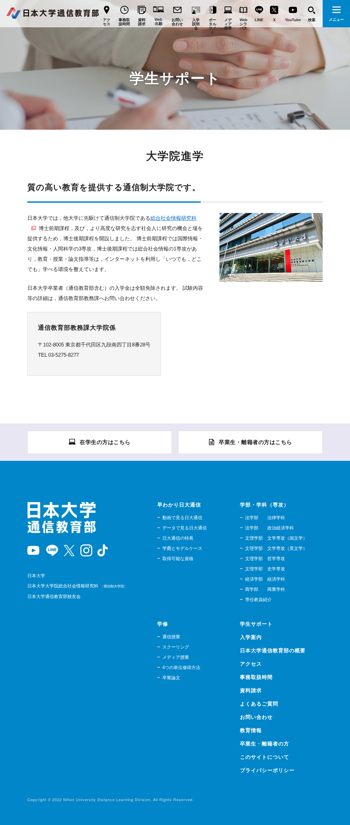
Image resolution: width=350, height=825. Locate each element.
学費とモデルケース (182, 548)
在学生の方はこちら (105, 442)
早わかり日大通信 (179, 505)
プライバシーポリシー (267, 770)
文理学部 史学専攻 (265, 568)
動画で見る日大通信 (182, 517)
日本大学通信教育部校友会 (54, 596)
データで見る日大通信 (184, 527)
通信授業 (171, 636)
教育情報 (251, 730)
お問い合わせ (256, 717)
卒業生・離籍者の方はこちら (255, 442)
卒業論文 (171, 677)
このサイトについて (264, 757)
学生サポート (256, 624)
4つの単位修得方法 (181, 667)
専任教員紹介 (258, 599)
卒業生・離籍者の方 (264, 743)
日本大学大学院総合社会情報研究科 (76, 585)
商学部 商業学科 (265, 589)
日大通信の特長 (177, 538)
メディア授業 (175, 657)
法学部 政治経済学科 (269, 527)
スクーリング (175, 647)
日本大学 (36, 575)
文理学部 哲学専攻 (265, 558)
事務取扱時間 (256, 677)
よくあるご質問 (259, 704)
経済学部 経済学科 (265, 579)
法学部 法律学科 (265, 517)
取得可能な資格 (177, 558)
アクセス (251, 664)
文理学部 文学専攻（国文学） (276, 538)
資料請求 (251, 690)
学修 (162, 624)
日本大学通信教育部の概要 (273, 650)
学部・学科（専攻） (264, 505)
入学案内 (251, 637)
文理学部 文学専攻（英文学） (276, 548)
